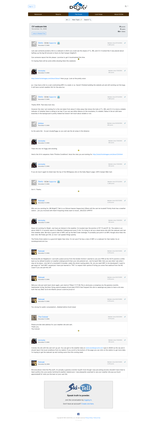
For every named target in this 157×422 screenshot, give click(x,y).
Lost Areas (98, 14)
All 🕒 (68, 20)
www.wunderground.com (94, 348)
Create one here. (87, 404)
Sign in (31, 6)
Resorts (58, 14)
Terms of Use (97, 417)
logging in (87, 400)
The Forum (78, 14)
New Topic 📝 (77, 20)
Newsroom (38, 14)
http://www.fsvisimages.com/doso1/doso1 (45, 78)
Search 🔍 (87, 20)
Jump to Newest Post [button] (39, 33)
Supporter (52, 43)
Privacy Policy (89, 417)
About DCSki (118, 14)
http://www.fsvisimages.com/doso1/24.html (108, 154)
